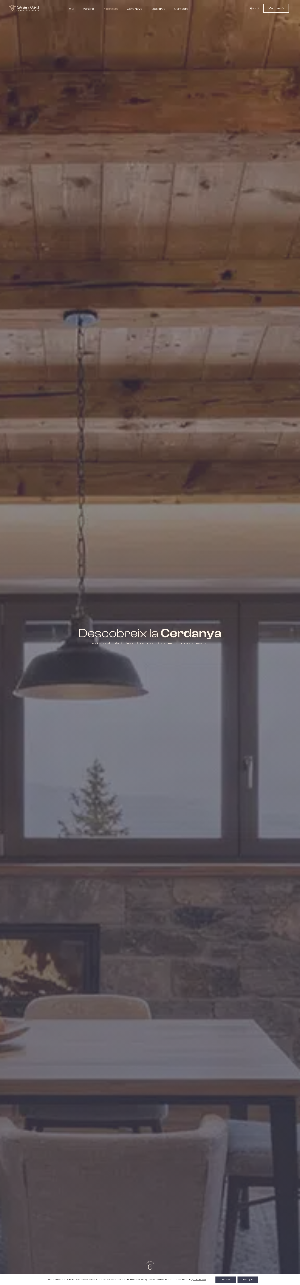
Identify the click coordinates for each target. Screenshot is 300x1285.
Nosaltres (158, 9)
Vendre (88, 9)
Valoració (276, 8)
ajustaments (198, 1279)
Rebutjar (247, 1279)
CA (254, 8)
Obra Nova (134, 9)
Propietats (110, 9)
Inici (71, 9)
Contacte (181, 9)
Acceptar (226, 1279)
